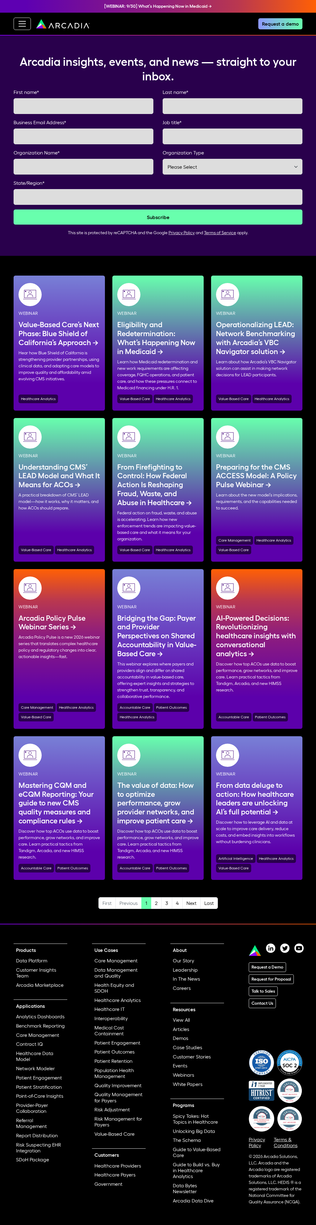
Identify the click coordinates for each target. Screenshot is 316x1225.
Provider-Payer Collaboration (32, 1108)
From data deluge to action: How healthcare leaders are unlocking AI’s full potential (255, 798)
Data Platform (31, 960)
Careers (182, 988)
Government (108, 1184)
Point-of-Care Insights (39, 1096)
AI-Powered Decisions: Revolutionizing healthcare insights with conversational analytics (256, 636)
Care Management (234, 540)
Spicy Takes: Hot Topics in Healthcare (195, 1119)
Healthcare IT (109, 1009)
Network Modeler (35, 1068)
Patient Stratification (39, 1087)
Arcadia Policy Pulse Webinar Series (52, 622)
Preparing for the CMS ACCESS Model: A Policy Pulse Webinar (256, 476)
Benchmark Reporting (40, 1026)
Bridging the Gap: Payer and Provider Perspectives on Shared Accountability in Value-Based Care (156, 636)
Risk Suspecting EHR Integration (38, 1147)
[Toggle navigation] (22, 24)
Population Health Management (114, 1073)
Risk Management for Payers (118, 1121)
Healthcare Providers (117, 1165)
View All (181, 1020)
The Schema (187, 1140)
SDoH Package (32, 1159)
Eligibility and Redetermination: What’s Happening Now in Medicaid (156, 337)
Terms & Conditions (285, 1142)
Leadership (185, 970)
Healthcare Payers (114, 1174)
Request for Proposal (271, 979)
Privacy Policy (181, 232)
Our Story (183, 960)
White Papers (187, 1084)
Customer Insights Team (36, 972)
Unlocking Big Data (194, 1131)
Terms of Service (220, 232)
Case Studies (187, 1047)
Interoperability (111, 1018)
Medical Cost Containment (109, 1030)
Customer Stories (192, 1056)
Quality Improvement (118, 1085)
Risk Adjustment (112, 1109)
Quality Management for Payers (118, 1097)
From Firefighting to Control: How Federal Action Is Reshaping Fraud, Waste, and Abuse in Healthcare (152, 485)
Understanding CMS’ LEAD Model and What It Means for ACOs (59, 476)
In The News (186, 979)
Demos (180, 1038)
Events (180, 1065)
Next (191, 903)
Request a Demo (267, 967)
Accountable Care (135, 707)
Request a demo (280, 24)
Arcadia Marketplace (40, 985)
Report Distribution (37, 1135)
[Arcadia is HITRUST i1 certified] (261, 1090)
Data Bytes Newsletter (185, 1188)
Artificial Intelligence (235, 858)
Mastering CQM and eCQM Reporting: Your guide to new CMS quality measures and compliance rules (56, 803)
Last (209, 903)
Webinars (183, 1075)
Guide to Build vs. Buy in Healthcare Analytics (196, 1170)
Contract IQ (29, 1044)
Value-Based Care (135, 399)
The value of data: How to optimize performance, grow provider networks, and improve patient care (155, 803)
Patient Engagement (39, 1077)
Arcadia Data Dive (193, 1200)
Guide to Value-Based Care (197, 1152)
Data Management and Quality (116, 972)
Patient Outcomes (171, 707)
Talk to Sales (263, 991)
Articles (181, 1029)
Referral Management (31, 1123)
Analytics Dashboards (40, 1016)
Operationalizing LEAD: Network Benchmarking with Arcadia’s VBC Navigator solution (255, 337)
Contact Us (262, 1003)
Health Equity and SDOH (114, 988)
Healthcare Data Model (34, 1056)
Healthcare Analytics (38, 399)
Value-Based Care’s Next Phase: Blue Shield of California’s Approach (59, 333)
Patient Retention (113, 1061)
